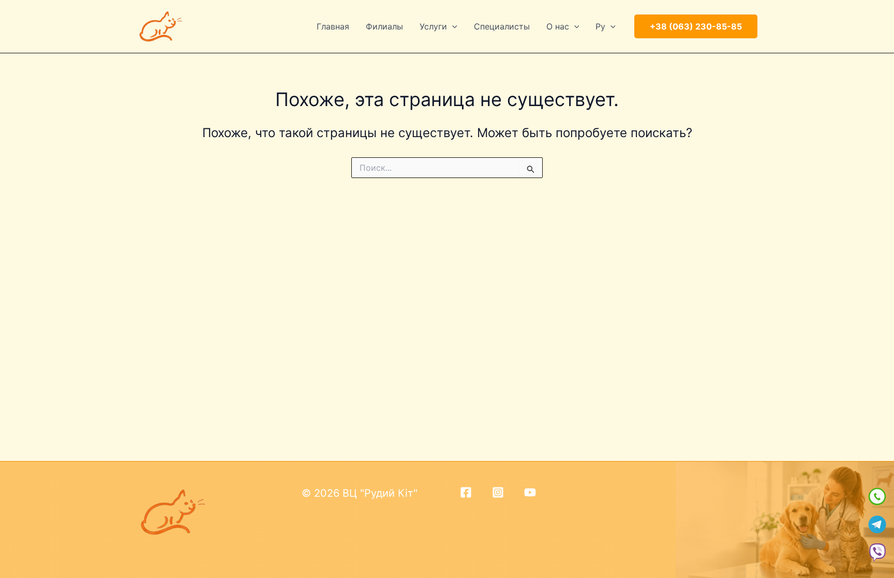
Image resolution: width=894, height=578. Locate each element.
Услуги (433, 26)
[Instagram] (498, 492)
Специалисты (502, 26)
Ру (600, 26)
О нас (557, 26)
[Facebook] (466, 492)
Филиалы (384, 26)
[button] (452, 26)
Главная (333, 26)
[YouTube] (530, 492)
